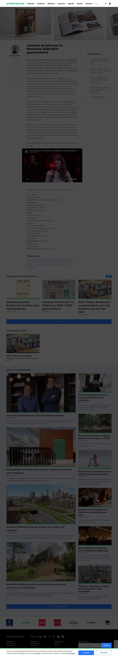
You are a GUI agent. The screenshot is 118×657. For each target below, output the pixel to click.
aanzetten (71, 653)
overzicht (37, 653)
